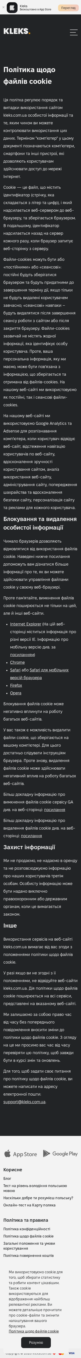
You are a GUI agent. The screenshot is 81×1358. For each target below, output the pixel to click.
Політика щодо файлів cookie (28, 1236)
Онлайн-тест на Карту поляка (29, 1205)
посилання (54, 810)
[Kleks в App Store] (20, 1153)
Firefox (16, 685)
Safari (15, 670)
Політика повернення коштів (28, 1256)
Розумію (36, 1342)
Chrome (17, 662)
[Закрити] (3, 7)
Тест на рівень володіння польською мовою (35, 1188)
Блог (7, 1179)
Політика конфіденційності (26, 1229)
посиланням (22, 655)
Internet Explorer (25, 624)
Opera (15, 693)
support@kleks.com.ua (24, 1102)
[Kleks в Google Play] (60, 1153)
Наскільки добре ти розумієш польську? (38, 1198)
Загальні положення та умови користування (29, 1246)
